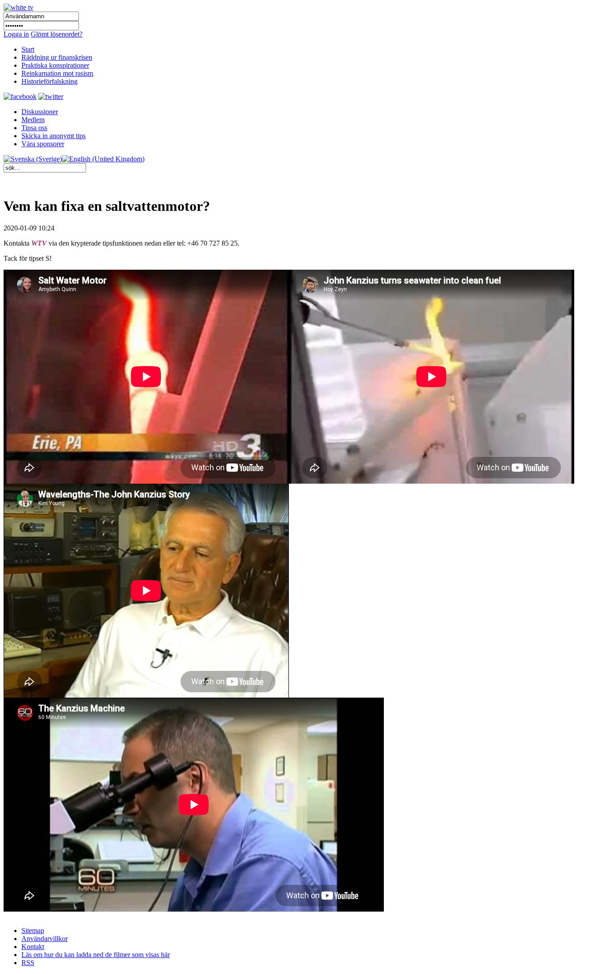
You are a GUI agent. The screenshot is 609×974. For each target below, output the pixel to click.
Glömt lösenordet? (56, 34)
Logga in (16, 34)
